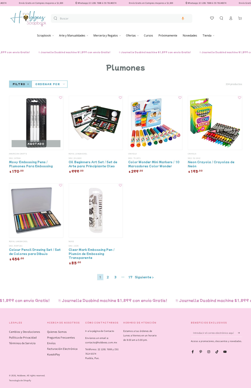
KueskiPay (53, 354)
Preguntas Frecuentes (61, 337)
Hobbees (21, 375)
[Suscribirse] (240, 333)
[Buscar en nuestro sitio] (55, 18)
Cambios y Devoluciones (24, 332)
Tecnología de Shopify (20, 380)
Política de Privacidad (23, 337)
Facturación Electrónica (62, 349)
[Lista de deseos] (212, 18)
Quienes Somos (57, 332)
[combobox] (125, 18)
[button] (183, 18)
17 (130, 277)
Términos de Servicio (22, 343)
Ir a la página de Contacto (99, 331)
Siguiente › (144, 277)
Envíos (51, 343)
